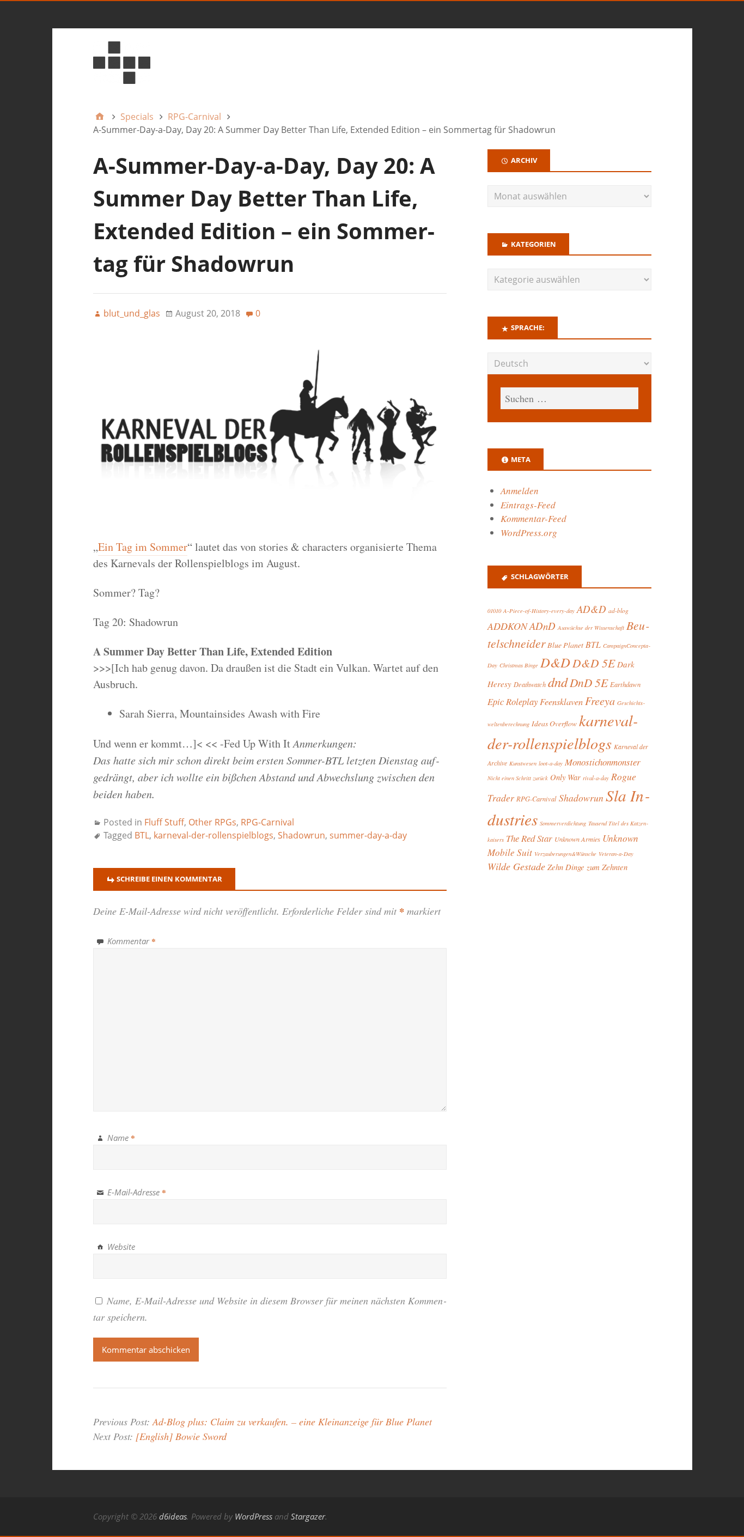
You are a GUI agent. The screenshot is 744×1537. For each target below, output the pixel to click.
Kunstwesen (522, 763)
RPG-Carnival (267, 822)
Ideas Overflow (554, 723)
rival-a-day (596, 778)
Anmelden (520, 490)
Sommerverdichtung (563, 823)
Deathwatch (530, 684)
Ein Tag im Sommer (142, 546)
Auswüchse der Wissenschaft (591, 627)
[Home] (99, 116)
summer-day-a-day (368, 835)
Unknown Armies (577, 839)
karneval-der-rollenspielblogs (213, 835)
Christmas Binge (518, 665)
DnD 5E (589, 682)
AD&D (591, 609)
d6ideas (173, 1516)
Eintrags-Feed (528, 505)
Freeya (600, 700)
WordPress (253, 1516)
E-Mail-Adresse (136, 1192)
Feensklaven (561, 701)
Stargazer (308, 1516)
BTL (142, 835)
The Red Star (529, 838)
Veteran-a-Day (616, 854)
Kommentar (131, 940)
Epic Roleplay (512, 701)
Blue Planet (565, 645)
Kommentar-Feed (533, 518)
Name (121, 1137)
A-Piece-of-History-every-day (539, 611)
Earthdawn (625, 684)
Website (121, 1246)
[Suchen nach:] (569, 398)
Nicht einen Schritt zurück (517, 778)
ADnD (542, 626)
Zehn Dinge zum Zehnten (587, 866)
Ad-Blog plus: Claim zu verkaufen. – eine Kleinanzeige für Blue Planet (292, 1421)
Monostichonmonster (603, 762)
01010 (494, 610)
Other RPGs (212, 822)
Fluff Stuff (164, 822)
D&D (555, 662)
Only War (565, 776)
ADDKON (507, 626)
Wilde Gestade (516, 866)
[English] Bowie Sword (181, 1436)
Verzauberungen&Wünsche (565, 853)
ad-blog (618, 610)
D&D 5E (593, 663)
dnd (558, 682)
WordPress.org (529, 532)
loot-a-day (551, 763)
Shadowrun (301, 835)
